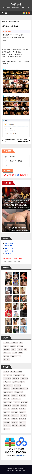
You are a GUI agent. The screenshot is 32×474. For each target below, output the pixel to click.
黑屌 (15, 425)
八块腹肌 (15, 342)
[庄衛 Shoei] (8, 314)
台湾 (9, 200)
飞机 (25, 202)
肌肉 (16, 37)
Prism (17, 35)
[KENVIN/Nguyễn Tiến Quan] (16, 275)
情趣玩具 (19, 392)
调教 (22, 202)
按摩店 (13, 349)
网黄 (15, 202)
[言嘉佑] (8, 290)
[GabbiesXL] (24, 321)
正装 (16, 402)
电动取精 (6, 202)
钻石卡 (17, 175)
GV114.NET (8, 253)
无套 (12, 37)
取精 (5, 200)
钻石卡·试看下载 (23, 222)
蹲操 (22, 419)
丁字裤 (23, 35)
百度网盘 (16, 21)
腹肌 (15, 415)
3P (6, 372)
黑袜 (25, 349)
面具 (24, 37)
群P (18, 202)
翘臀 (14, 412)
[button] (29, 13)
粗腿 (22, 409)
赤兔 (21, 342)
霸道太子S (20, 346)
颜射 (22, 422)
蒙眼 (20, 37)
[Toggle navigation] (6, 13)
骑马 (5, 40)
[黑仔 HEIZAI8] (24, 298)
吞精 (6, 388)
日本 (7, 21)
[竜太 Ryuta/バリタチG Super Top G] (16, 290)
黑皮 (23, 425)
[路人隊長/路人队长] (8, 321)
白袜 (16, 405)
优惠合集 (6, 222)
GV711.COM (9, 251)
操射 (6, 398)
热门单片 (11, 21)
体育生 (7, 382)
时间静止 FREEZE (15, 356)
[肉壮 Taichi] (16, 329)
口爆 (4, 21)
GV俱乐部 (16, 4)
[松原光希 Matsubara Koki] (24, 283)
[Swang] (24, 275)
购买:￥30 (7, 31)
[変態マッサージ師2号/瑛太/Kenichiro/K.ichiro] (24, 290)
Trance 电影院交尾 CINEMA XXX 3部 (22, 140)
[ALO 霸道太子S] (16, 306)
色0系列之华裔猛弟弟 (10, 140)
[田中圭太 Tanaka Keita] (24, 306)
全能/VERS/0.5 (18, 382)
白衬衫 (7, 405)
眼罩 (7, 409)
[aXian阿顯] (8, 329)
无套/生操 (16, 398)
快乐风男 (6, 346)
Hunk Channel (16, 372)
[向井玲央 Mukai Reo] (16, 321)
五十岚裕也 (7, 349)
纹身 (6, 412)
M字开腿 (8, 375)
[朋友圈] (24, 13)
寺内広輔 (19, 349)
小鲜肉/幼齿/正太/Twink (19, 388)
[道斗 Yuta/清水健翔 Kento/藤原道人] (8, 306)
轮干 (7, 422)
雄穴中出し (7, 359)
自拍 (23, 415)
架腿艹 (7, 402)
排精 (22, 395)
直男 (24, 405)
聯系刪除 (22, 470)
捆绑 (14, 395)
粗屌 (14, 409)
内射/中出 (8, 385)
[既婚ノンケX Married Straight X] (8, 298)
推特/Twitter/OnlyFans (16, 200)
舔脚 (6, 419)
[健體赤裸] (16, 314)
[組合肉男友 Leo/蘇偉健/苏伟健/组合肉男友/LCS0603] (16, 283)
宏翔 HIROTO (7, 342)
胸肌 (7, 415)
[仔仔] (24, 314)
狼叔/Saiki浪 (7, 353)
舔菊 (14, 419)
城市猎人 (12, 346)
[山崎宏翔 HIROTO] (8, 275)
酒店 (14, 422)
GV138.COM (9, 248)
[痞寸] (16, 298)
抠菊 (6, 395)
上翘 (16, 378)
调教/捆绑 (6, 356)
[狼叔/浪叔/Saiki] (8, 283)
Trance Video (19, 375)
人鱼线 (24, 378)
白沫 (24, 402)
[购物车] (26, 13)
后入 (17, 385)
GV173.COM (9, 246)
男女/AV (14, 353)
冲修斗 (20, 353)
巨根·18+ (6, 37)
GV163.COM (9, 243)
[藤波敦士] (24, 329)
